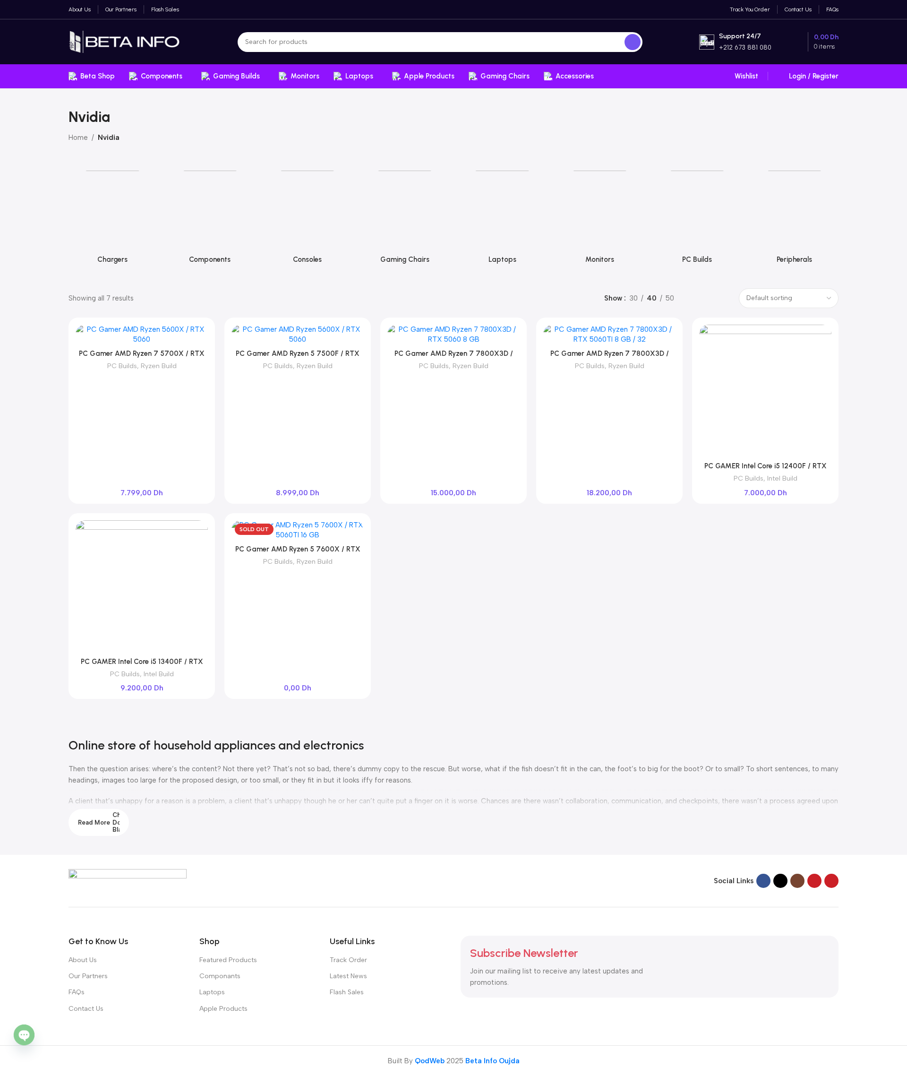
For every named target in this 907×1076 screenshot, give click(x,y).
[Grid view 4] (724, 298)
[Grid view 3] (708, 298)
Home (78, 137)
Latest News (348, 976)
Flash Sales (347, 992)
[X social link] (780, 881)
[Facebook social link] (763, 881)
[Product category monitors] (599, 215)
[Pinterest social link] (831, 881)
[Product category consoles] (307, 215)
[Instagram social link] (797, 881)
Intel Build (782, 478)
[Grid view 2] (692, 298)
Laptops (212, 992)
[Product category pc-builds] (697, 215)
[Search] (633, 42)
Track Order (348, 960)
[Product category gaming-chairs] (405, 215)
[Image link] (127, 880)
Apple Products (223, 1009)
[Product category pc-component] (210, 215)
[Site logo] (124, 41)
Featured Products (228, 960)
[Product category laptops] (502, 215)
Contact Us (85, 1009)
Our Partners (88, 976)
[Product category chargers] (112, 215)
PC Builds (122, 366)
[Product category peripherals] (795, 215)
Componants (219, 976)
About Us (82, 960)
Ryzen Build (159, 366)
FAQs (76, 992)
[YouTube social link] (814, 881)
